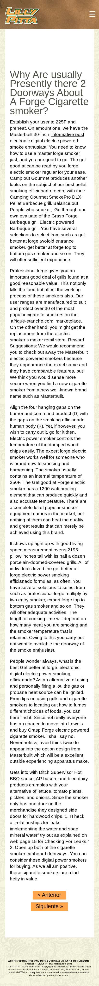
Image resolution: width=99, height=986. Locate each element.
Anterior (49, 895)
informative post (67, 134)
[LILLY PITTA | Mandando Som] (27, 16)
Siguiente (49, 906)
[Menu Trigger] (92, 14)
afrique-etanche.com (32, 321)
